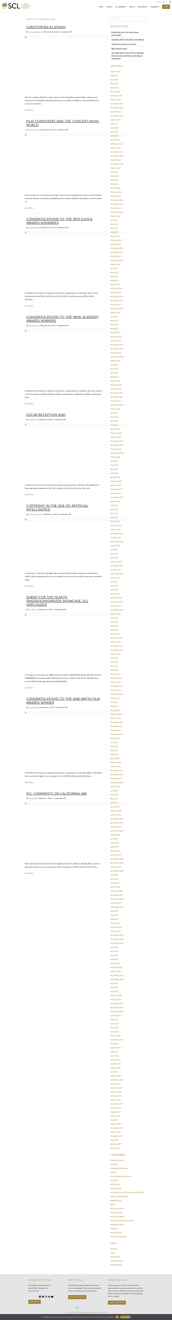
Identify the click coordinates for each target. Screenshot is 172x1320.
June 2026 (114, 79)
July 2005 (114, 983)
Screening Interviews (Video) (122, 1220)
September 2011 (116, 734)
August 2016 (115, 545)
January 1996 (115, 1112)
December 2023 (116, 200)
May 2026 (114, 83)
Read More (29, 110)
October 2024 (115, 160)
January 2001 (115, 1076)
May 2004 (114, 1027)
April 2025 (114, 136)
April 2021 (114, 328)
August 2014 (115, 614)
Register (113, 1248)
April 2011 (114, 754)
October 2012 (115, 690)
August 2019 (115, 409)
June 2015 (114, 585)
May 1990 (114, 1140)
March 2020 (115, 381)
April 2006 (114, 959)
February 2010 (116, 810)
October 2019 (115, 401)
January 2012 (115, 718)
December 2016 (116, 533)
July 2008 (114, 875)
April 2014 (114, 630)
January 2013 (115, 682)
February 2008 (116, 891)
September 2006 (117, 943)
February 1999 (116, 1096)
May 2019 (114, 421)
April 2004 (114, 1031)
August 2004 (115, 1015)
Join (166, 6)
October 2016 (115, 537)
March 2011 (115, 758)
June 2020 (114, 369)
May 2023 (114, 228)
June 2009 (114, 843)
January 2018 (115, 485)
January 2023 (115, 244)
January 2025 (115, 148)
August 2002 (115, 1047)
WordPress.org (116, 1265)
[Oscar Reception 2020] (76, 452)
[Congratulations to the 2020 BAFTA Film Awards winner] (76, 740)
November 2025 (116, 107)
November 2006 (116, 939)
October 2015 (115, 569)
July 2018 (114, 461)
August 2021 (115, 312)
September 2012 (116, 694)
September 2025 (116, 115)
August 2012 (115, 698)
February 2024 (116, 192)
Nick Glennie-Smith (119, 48)
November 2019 (116, 397)
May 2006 (114, 955)
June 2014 (114, 622)
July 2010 (114, 790)
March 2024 (115, 188)
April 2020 (114, 377)
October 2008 (115, 867)
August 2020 (115, 360)
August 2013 (115, 654)
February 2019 (116, 433)
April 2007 (114, 919)
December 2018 (116, 441)
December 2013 (116, 646)
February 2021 (116, 336)
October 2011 (115, 730)
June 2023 (114, 224)
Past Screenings (116, 1212)
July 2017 (114, 505)
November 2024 (116, 156)
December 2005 (116, 975)
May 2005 (114, 987)
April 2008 (114, 883)
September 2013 (116, 650)
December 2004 (116, 1003)
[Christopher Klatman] (76, 64)
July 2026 (114, 75)
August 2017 (115, 501)
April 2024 (114, 184)
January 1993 (115, 1132)
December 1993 (116, 1128)
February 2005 (116, 995)
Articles (113, 1172)
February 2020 (116, 385)
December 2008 (116, 859)
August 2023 (115, 216)
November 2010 (116, 774)
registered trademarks (85, 1312)
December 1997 (116, 1104)
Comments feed (116, 1260)
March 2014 (115, 634)
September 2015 (116, 573)
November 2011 (116, 726)
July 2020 (114, 364)
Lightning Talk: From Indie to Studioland (127, 39)
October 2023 (115, 208)
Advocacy (114, 1164)
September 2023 (117, 212)
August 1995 (115, 1116)
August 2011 (115, 738)
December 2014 (116, 602)
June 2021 (114, 320)
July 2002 (114, 1051)
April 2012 (114, 706)
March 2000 (115, 1084)
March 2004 (115, 1035)
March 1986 (115, 1148)
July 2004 (114, 1019)
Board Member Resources (120, 1176)
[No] (170, 1317)
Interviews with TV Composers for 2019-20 (127, 1192)
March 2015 (115, 593)
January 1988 (115, 1144)
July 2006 (114, 947)
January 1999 (115, 1100)
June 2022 (114, 272)
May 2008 (114, 879)
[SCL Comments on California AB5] (76, 831)
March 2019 (115, 429)
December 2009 (116, 818)
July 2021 (114, 316)
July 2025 (114, 123)
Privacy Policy (125, 1317)
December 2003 (116, 1039)
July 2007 (114, 911)
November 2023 (116, 204)
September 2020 (117, 356)
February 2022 (116, 288)
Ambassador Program (119, 1168)
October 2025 (115, 111)
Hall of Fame (115, 1184)
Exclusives (114, 1180)
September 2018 (116, 453)
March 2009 (115, 851)
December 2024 (116, 152)
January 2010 (115, 814)
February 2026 (116, 95)
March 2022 (115, 284)
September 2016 (116, 541)
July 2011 (113, 742)
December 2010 (116, 770)
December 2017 (116, 489)
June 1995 (114, 1120)
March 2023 (115, 236)
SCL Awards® (120, 7)
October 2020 (115, 352)
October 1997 (115, 1108)
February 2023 (116, 240)
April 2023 (114, 232)
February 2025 (116, 144)
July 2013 (114, 658)
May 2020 (114, 373)
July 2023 (114, 220)
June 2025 (114, 128)
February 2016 (116, 561)
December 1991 (116, 1136)
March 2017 (115, 521)
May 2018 (114, 469)
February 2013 (116, 678)
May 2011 (114, 750)
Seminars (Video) (117, 1224)
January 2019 (115, 437)
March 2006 (115, 963)
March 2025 (115, 140)
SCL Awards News (117, 1216)
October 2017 (115, 493)
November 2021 (116, 300)
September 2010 (116, 782)
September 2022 (116, 260)
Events (109, 7)
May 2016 (114, 553)
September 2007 (117, 907)
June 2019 (114, 417)
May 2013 (114, 666)
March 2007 (115, 923)
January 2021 (115, 340)
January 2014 (115, 642)
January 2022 (115, 292)
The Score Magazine (118, 1236)
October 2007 (115, 903)
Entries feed (115, 1257)
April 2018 (114, 473)
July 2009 (114, 838)
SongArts (114, 1228)
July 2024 (114, 172)
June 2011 (114, 746)
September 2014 (116, 610)
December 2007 (116, 895)
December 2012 (116, 686)
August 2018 (115, 457)
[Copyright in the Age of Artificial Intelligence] (76, 543)
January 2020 (115, 389)
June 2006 (114, 951)
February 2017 (116, 525)
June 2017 (114, 509)
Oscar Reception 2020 (45, 415)
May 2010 (114, 798)
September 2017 (116, 497)
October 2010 (115, 778)
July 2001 (114, 1072)
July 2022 (114, 268)
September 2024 (117, 164)
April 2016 (114, 557)
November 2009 (116, 822)
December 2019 (116, 393)
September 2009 (117, 831)
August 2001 (115, 1067)
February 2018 (116, 481)
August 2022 (115, 264)
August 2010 (115, 786)
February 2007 (116, 927)
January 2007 (115, 931)
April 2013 (114, 670)
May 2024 (114, 180)
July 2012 (114, 702)
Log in (112, 1252)
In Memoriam (115, 1188)
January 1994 (115, 1124)
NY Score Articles (117, 1208)
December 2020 (116, 344)
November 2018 (116, 445)
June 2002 (114, 1055)
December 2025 (116, 103)
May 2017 (114, 513)
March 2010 (115, 806)
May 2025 (114, 131)
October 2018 (115, 449)
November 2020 (116, 348)
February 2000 (116, 1088)
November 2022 (116, 252)
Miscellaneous (116, 1200)
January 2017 (115, 529)
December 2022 (116, 248)
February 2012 (116, 714)
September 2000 (117, 1080)
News (101, 7)
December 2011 (116, 722)
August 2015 (115, 577)
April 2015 (114, 589)
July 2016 (114, 549)
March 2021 (115, 332)
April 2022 (114, 280)
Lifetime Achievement (119, 1196)
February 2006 (116, 967)
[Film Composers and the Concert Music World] (76, 162)
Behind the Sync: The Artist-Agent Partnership (125, 33)
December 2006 (116, 935)
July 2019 (114, 413)
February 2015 (116, 597)
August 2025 (115, 119)
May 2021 (114, 324)
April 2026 (114, 87)
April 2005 (114, 991)
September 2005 (117, 979)
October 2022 (115, 256)
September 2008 (117, 871)
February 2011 (116, 762)
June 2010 (114, 794)
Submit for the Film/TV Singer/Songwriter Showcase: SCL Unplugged (57, 601)
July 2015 (114, 581)
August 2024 (115, 168)
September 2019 (116, 405)
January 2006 (115, 971)
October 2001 (115, 1064)
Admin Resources (117, 1160)
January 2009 (115, 855)
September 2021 (116, 308)
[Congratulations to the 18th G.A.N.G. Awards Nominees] (76, 260)
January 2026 (115, 99)
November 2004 (116, 1007)
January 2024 (115, 196)
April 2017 (114, 517)
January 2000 (115, 1092)
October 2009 (115, 826)
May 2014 (114, 626)
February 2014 (116, 638)
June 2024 (114, 176)
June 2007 (114, 915)
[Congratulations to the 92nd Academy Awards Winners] (76, 358)
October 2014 (115, 605)
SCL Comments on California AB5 (56, 793)
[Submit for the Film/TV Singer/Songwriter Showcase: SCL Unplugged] (76, 642)
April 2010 (114, 802)
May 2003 (114, 1043)
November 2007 (116, 899)
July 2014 (114, 618)
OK (117, 1317)
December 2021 (116, 296)
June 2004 (114, 1023)
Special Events (116, 1232)
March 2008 (115, 887)
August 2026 (115, 71)
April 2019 (114, 425)
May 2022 (114, 276)
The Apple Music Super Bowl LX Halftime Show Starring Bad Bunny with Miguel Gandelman (127, 55)
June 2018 (114, 465)
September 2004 (117, 1011)
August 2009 (115, 834)
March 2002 (115, 1059)
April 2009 (114, 847)
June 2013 (114, 662)
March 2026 (115, 91)
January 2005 (115, 999)
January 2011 (115, 766)
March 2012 (115, 710)
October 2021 (115, 304)
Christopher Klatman (45, 27)
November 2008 (116, 863)
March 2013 (115, 674)
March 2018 (115, 477)
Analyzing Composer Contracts (123, 44)
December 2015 (116, 565)
